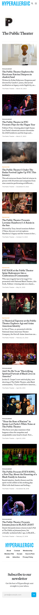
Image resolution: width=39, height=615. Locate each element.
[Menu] (36, 3)
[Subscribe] (33, 594)
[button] (27, 550)
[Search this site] (32, 3)
